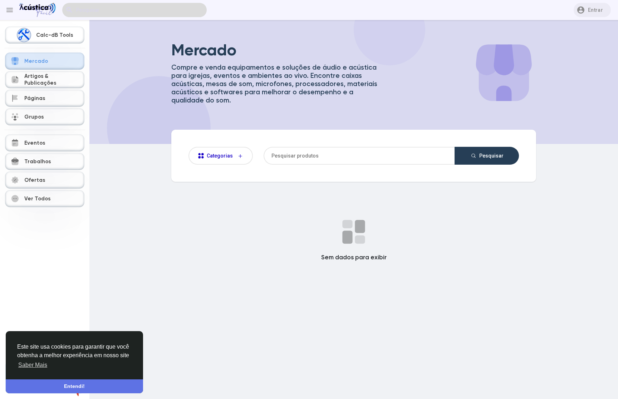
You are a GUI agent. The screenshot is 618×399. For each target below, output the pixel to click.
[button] (592, 10)
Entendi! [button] (74, 386)
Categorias (221, 156)
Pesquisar (491, 156)
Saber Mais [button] (32, 365)
